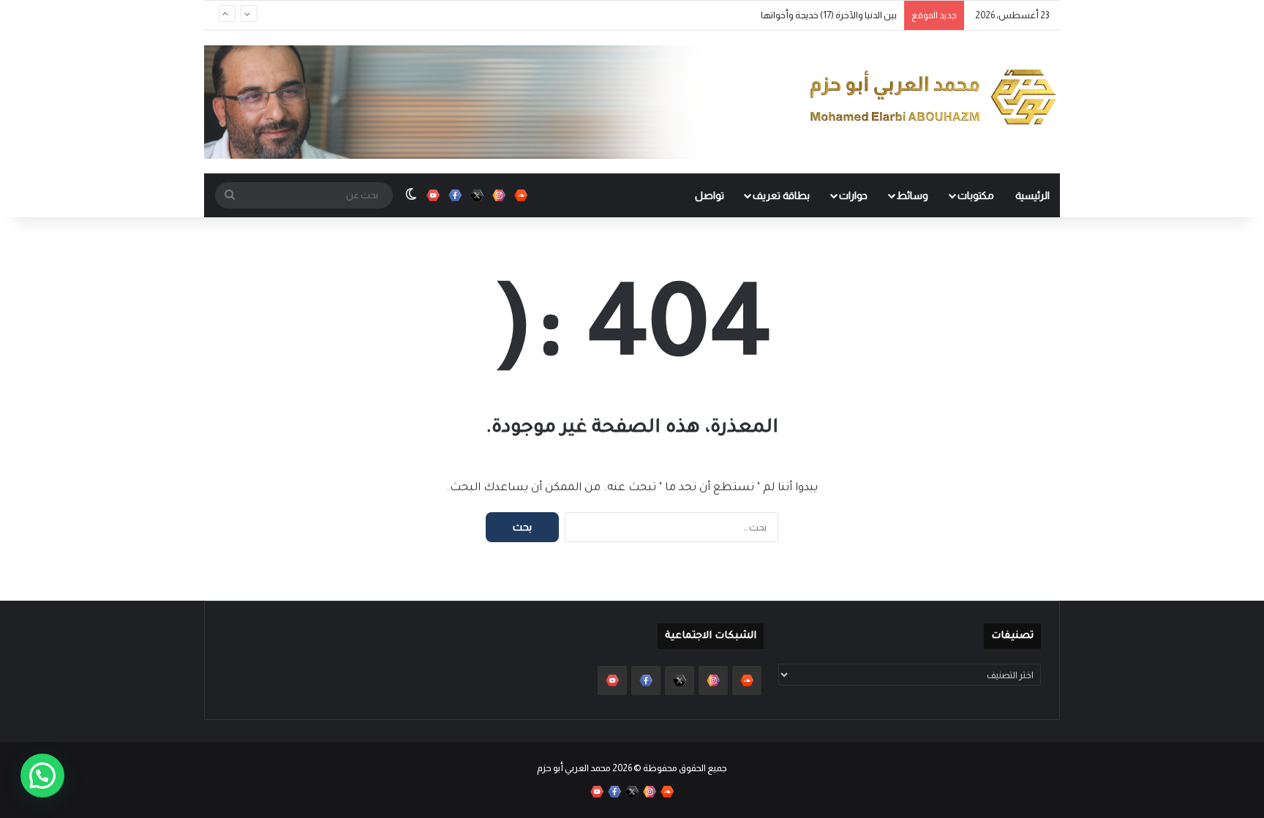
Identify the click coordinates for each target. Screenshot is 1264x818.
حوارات (853, 195)
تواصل (709, 195)
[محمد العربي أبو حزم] (933, 96)
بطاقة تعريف (781, 195)
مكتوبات (976, 195)
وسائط (912, 195)
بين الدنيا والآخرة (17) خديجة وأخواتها (829, 15)
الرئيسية (1032, 195)
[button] (42, 776)
